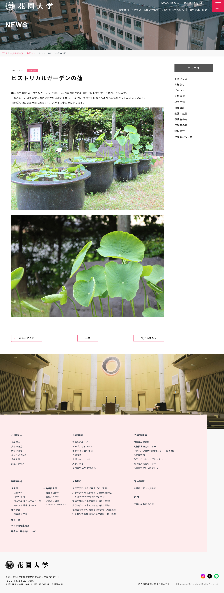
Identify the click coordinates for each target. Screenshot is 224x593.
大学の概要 (17, 450)
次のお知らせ (149, 338)
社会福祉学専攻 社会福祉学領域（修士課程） (95, 509)
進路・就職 (180, 113)
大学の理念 (17, 446)
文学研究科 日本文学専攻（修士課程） (91, 505)
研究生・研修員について (23, 531)
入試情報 (179, 96)
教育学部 (15, 509)
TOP (4, 53)
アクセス (136, 9)
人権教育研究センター (145, 446)
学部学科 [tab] (16, 481)
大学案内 (15, 442)
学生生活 (179, 102)
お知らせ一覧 (17, 53)
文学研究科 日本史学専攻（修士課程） (91, 501)
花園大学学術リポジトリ (146, 467)
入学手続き (78, 463)
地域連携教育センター (145, 463)
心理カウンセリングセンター (148, 459)
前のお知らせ (26, 338)
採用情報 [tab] (139, 481)
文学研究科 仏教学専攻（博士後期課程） (93, 492)
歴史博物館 (139, 455)
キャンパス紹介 (19, 455)
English (198, 3)
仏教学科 (18, 492)
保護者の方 (180, 125)
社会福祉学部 (50, 488)
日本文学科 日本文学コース (27, 501)
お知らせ (31, 53)
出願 (204, 9)
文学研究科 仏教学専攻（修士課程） (90, 488)
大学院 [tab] (76, 481)
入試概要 (76, 455)
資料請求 (195, 9)
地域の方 (179, 131)
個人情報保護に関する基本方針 (154, 584)
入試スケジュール (81, 459)
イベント (179, 90)
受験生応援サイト (81, 442)
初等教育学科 (20, 513)
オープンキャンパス (82, 446)
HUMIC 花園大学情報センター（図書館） (154, 450)
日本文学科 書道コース (25, 505)
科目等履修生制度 (20, 525)
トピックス (180, 78)
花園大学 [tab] (16, 435)
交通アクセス (18, 463)
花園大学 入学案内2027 (84, 467)
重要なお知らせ (183, 136)
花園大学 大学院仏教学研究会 (90, 496)
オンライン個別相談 (82, 450)
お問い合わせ (151, 9)
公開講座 (179, 107)
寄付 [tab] (136, 497)
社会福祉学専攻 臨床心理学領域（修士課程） (95, 513)
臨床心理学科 (52, 496)
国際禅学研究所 (141, 442)
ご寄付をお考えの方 (172, 9)
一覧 (87, 338)
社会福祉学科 (52, 492)
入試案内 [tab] (77, 435)
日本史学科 (19, 496)
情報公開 (15, 459)
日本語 (187, 3)
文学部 (14, 488)
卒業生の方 (180, 119)
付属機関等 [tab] (140, 435)
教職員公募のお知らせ (145, 488)
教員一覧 (15, 519)
